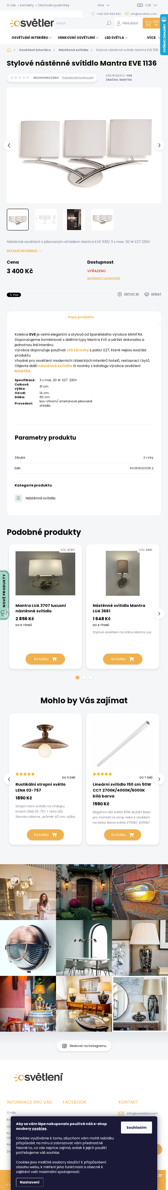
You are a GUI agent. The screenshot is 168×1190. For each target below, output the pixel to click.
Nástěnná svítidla (40, 498)
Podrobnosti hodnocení (78, 77)
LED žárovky (78, 350)
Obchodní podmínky (54, 5)
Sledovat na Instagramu (88, 1046)
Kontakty (27, 5)
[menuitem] (30, 37)
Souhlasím (136, 1127)
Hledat (109, 23)
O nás (11, 5)
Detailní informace (22, 251)
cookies (39, 1128)
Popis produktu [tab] (81, 317)
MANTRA (23, 371)
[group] (45, 779)
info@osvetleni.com (142, 1113)
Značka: (119, 80)
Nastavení (30, 1182)
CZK (148, 5)
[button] (77, 677)
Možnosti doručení (103, 278)
